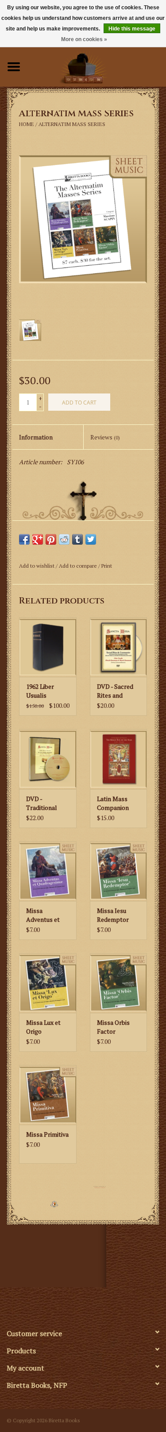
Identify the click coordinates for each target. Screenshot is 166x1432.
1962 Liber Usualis (40, 690)
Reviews (105, 437)
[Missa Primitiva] (47, 1095)
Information (36, 437)
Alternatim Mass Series (72, 124)
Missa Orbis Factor (113, 1026)
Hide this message (131, 29)
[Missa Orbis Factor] (118, 983)
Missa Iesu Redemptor (113, 915)
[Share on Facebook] (24, 539)
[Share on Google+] (37, 539)
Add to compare (78, 565)
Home (26, 124)
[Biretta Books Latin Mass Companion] (118, 759)
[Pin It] (51, 539)
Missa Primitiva (47, 1134)
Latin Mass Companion (113, 803)
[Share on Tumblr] (77, 539)
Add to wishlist (36, 565)
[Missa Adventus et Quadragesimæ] (47, 871)
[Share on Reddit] (64, 539)
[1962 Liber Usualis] (47, 647)
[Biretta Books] (97, 65)
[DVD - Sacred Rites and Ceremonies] (118, 647)
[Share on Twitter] (90, 539)
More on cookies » (84, 39)
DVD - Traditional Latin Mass (41, 803)
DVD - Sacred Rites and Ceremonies (115, 691)
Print (106, 565)
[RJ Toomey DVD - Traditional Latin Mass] (47, 759)
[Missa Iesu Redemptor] (118, 871)
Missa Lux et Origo (43, 1026)
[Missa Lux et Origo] (47, 983)
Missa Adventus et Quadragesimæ (46, 915)
